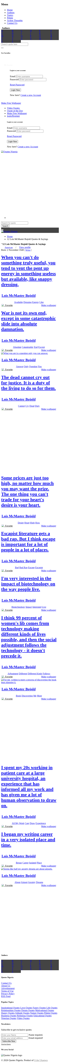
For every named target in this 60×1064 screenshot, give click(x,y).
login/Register (13, 116)
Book (18, 696)
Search (5, 226)
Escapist (39, 567)
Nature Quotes (37, 1013)
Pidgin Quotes (50, 1013)
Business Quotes (8, 1015)
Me (34, 696)
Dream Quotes (28, 1010)
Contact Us (12, 23)
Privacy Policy (8, 993)
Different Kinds (35, 673)
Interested (36, 607)
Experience (41, 823)
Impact (29, 607)
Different (23, 673)
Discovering (27, 696)
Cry (27, 406)
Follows (46, 673)
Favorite (8, 305)
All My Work (18, 823)
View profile (25, 247)
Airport (24, 882)
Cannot (21, 406)
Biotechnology (18, 607)
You (40, 366)
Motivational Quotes (44, 1010)
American (9, 247)
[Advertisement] (30, 183)
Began (19, 863)
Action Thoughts (15, 20)
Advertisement (8, 988)
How (37, 523)
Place (39, 863)
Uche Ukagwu (41, 1060)
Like (41, 302)
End (36, 347)
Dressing (27, 302)
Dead (31, 406)
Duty (37, 406)
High (32, 523)
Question (33, 366)
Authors (10, 12)
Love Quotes (26, 1007)
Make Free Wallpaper (11, 103)
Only (26, 366)
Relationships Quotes (11, 1010)
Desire (21, 523)
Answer (19, 366)
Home (10, 10)
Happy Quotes (8, 1013)
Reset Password (17, 84)
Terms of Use (7, 991)
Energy (35, 302)
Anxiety (31, 882)
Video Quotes (13, 108)
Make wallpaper (48, 305)
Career (25, 863)
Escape (31, 567)
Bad (17, 567)
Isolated (32, 863)
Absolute (17, 347)
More (39, 696)
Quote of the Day (15, 110)
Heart (26, 523)
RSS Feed (5, 996)
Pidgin (10, 18)
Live (44, 607)
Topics (10, 15)
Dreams (39, 882)
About (17, 882)
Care (27, 823)
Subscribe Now (8, 1041)
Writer (28, 250)
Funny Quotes (39, 1007)
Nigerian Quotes (8, 1018)
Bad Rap (23, 567)
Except (41, 347)
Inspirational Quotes (10, 1007)
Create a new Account (31, 95)
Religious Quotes (25, 1015)
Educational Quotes (42, 1015)
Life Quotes (51, 1007)
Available (18, 302)
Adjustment (13, 673)
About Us (5, 985)
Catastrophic (27, 347)
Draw (32, 823)
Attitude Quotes (22, 1013)
